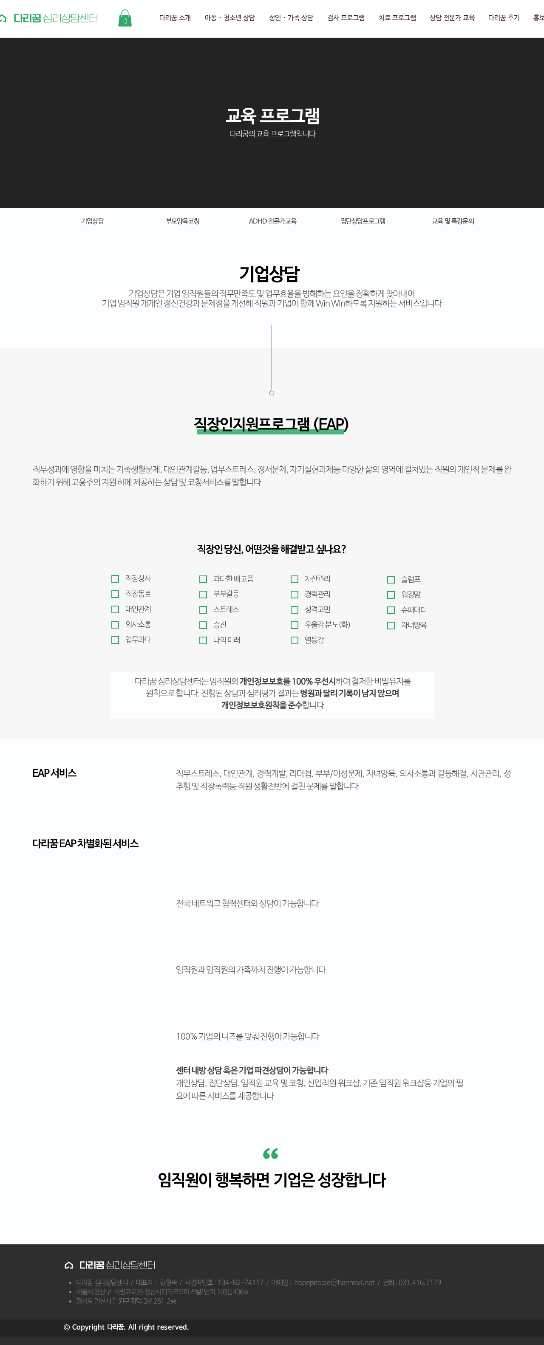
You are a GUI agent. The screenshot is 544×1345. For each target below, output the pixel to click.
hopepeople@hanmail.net (335, 1283)
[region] (452, 224)
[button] (125, 18)
